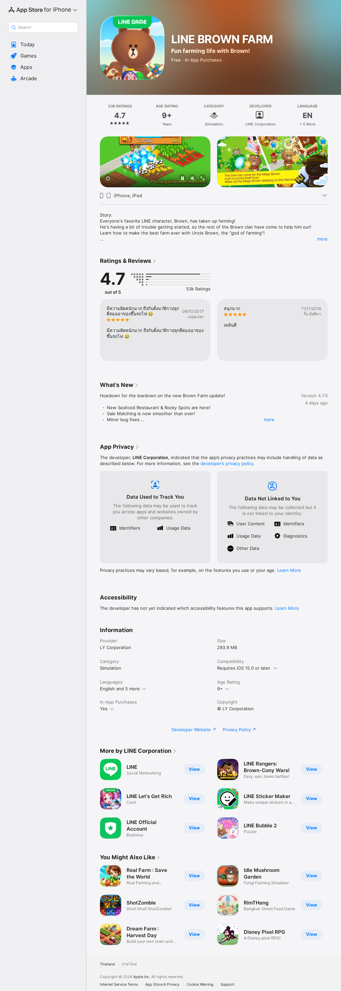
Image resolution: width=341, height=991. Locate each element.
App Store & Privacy (162, 984)
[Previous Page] (93, 115)
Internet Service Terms (119, 984)
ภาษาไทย (129, 964)
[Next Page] (334, 115)
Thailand (107, 964)
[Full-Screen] (202, 178)
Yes (104, 708)
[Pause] (182, 178)
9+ (220, 688)
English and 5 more (120, 688)
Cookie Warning (199, 984)
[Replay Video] (108, 178)
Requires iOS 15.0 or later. (244, 668)
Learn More (289, 570)
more (322, 239)
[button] (43, 45)
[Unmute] (192, 178)
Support (227, 984)
